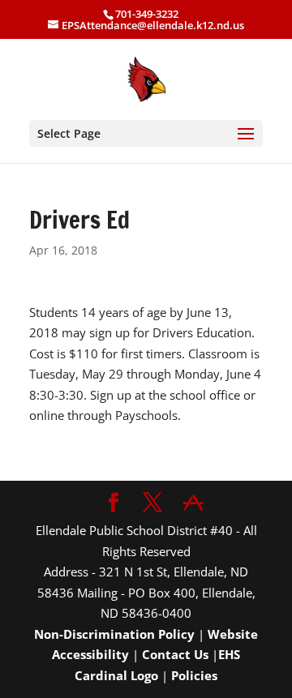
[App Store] (193, 503)
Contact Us (175, 654)
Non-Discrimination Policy (114, 634)
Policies (194, 675)
